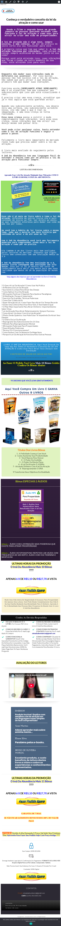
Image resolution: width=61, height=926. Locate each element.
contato (9, 903)
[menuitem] (2, 2)
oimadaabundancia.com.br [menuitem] (6, 2)
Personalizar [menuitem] (10, 2)
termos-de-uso (12, 908)
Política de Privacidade (16, 905)
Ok (31, 923)
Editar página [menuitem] (27, 2)
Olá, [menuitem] (59, 2)
